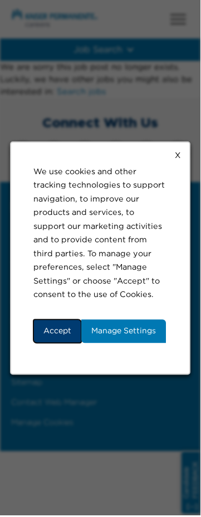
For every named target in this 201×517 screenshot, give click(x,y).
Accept (57, 330)
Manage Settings (123, 330)
